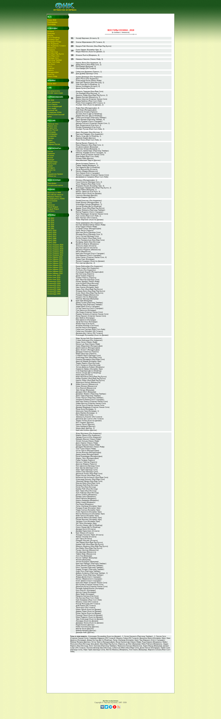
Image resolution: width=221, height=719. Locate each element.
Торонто (50, 70)
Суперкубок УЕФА (54, 112)
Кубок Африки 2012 (55, 271)
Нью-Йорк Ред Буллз (55, 54)
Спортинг (50, 68)
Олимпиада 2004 (53, 292)
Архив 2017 (51, 84)
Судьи (49, 140)
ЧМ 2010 (50, 224)
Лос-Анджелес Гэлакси (56, 46)
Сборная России (53, 144)
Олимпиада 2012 (53, 288)
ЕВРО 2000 (51, 243)
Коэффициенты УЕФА (56, 199)
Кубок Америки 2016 (55, 251)
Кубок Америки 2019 (55, 249)
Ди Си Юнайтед (53, 38)
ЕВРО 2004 (51, 241)
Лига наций (51, 108)
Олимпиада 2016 (53, 286)
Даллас (50, 35)
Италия (50, 158)
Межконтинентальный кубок (55, 116)
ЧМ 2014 (50, 222)
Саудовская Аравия (55, 174)
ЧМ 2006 (50, 226)
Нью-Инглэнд (52, 52)
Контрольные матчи (55, 185)
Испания (50, 156)
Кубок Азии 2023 (53, 275)
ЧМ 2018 (50, 220)
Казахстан (51, 170)
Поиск (49, 203)
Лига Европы (52, 104)
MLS (49, 172)
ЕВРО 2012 (51, 237)
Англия (50, 151)
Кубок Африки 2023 (55, 259)
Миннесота (51, 48)
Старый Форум (53, 209)
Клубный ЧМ (52, 110)
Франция (50, 160)
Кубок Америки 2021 (55, 247)
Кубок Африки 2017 (55, 265)
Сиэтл (49, 66)
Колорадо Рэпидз (54, 42)
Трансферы (51, 183)
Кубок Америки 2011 (55, 255)
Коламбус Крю (53, 40)
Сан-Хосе (51, 64)
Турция (50, 166)
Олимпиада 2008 (53, 290)
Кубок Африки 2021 (55, 261)
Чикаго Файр (52, 76)
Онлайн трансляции (55, 93)
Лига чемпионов (53, 102)
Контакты (51, 211)
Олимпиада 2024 (53, 281)
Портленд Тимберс (54, 60)
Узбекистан (51, 176)
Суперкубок (51, 136)
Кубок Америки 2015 (55, 253)
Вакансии (51, 205)
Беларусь (51, 168)
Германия (51, 154)
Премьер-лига (52, 124)
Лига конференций (54, 106)
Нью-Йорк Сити (53, 56)
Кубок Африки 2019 (55, 263)
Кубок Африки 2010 (55, 273)
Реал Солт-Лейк (53, 62)
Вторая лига (52, 128)
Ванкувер (51, 33)
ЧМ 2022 (50, 218)
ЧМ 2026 (50, 100)
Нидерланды (52, 162)
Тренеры (50, 138)
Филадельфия (53, 72)
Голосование (52, 201)
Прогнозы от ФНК (54, 193)
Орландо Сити (53, 58)
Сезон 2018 (51, 20)
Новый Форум (52, 207)
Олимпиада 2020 (53, 284)
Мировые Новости (54, 197)
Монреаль (51, 50)
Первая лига (52, 126)
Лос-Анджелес (53, 44)
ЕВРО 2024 (51, 230)
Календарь (51, 24)
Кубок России (52, 130)
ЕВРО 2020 (51, 232)
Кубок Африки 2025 (55, 257)
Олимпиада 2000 (53, 294)
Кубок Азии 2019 (53, 277)
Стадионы (51, 142)
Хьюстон (50, 74)
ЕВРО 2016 (51, 235)
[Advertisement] (120, 20)
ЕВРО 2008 (51, 239)
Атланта (50, 31)
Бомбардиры (52, 22)
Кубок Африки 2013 (55, 269)
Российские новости (55, 195)
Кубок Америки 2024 (55, 245)
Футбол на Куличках (110, 701)
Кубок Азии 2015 (53, 279)
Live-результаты (53, 91)
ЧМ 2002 (50, 228)
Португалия (51, 164)
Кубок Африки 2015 (55, 267)
